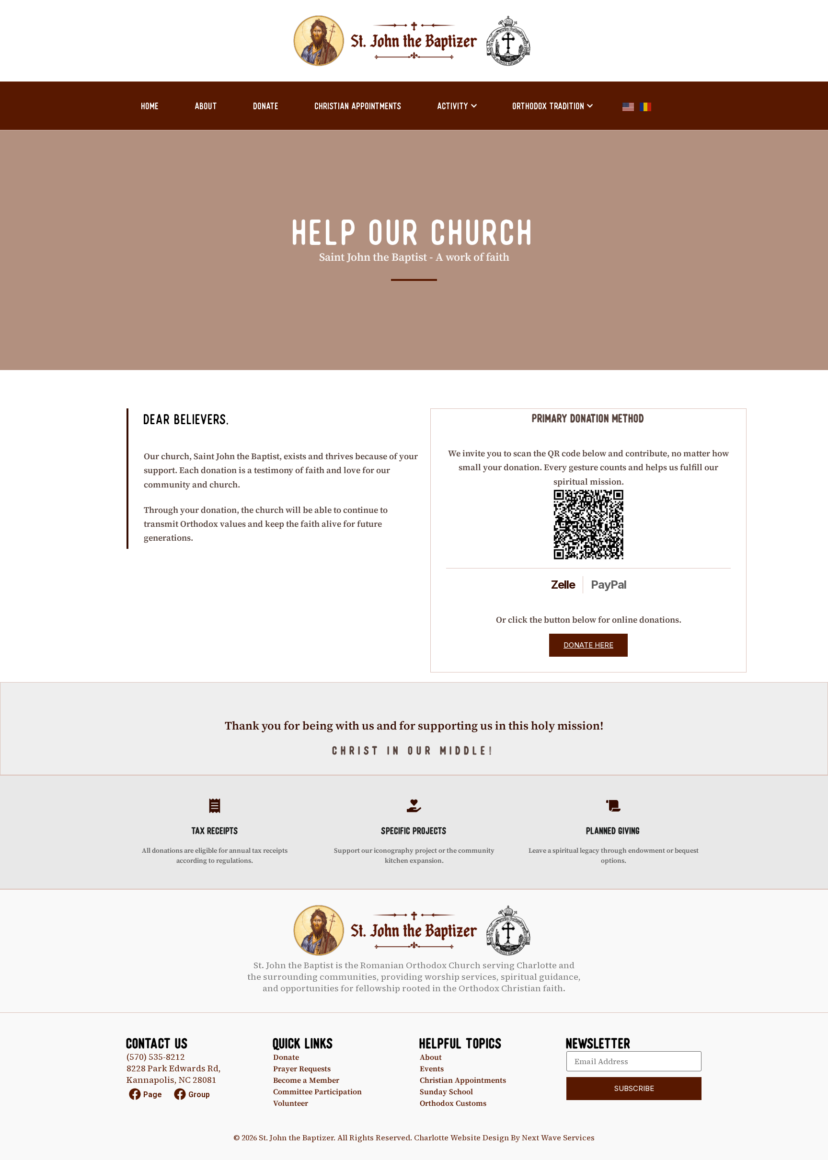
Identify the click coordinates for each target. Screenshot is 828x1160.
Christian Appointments (358, 106)
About (206, 106)
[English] (628, 106)
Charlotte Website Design (461, 1137)
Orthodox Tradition (549, 106)
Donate (266, 106)
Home (150, 106)
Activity (453, 106)
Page (152, 1094)
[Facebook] (134, 1094)
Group (199, 1094)
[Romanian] (646, 106)
